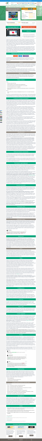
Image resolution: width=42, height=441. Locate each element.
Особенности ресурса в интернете (39, 3)
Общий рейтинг (38, 12)
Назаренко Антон (9, 416)
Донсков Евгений (9, 420)
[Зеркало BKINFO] (7, 3)
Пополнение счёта (39, 7)
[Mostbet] (1, 119)
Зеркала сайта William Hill (28, 27)
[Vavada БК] (1, 115)
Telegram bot (30, 3)
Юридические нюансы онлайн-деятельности (39, 2)
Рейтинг (12, 4)
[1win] (1, 116)
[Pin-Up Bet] (1, 121)
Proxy (27, 3)
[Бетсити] (1, 118)
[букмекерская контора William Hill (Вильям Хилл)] (30, 8)
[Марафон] (1, 112)
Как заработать (38, 13)
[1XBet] (1, 110)
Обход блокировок (24, 4)
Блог (31, 439)
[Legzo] (1, 122)
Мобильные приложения (10, 439)
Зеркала (19, 4)
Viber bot (25, 3)
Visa (34, 240)
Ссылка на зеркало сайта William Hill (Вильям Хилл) (28, 31)
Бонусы (15, 4)
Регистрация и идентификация (38, 6)
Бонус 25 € (10, 19)
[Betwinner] (1, 114)
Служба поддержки (39, 11)
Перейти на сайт (15, 19)
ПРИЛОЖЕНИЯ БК (32, 4)
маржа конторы (8, 297)
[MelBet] (1, 111)
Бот (22, 3)
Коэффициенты (38, 9)
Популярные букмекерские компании (39, 14)
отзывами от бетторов (29, 320)
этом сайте (31, 303)
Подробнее (10, 436)
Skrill (18, 216)
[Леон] (1, 117)
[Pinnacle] (1, 113)
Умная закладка (19, 3)
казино (10, 117)
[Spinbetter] (1, 120)
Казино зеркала (21, 439)
